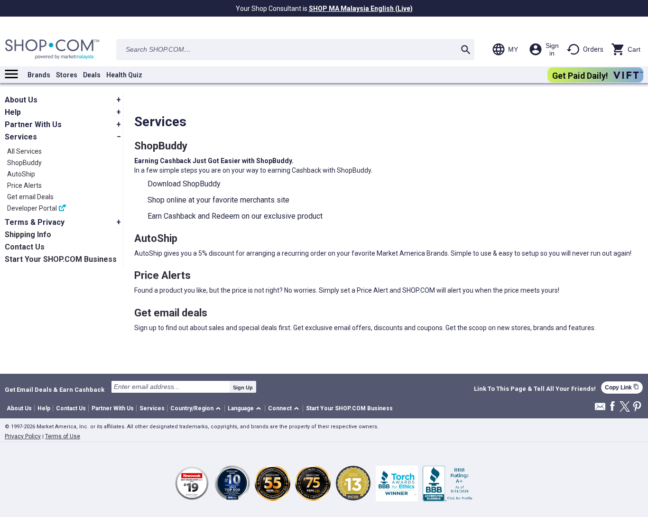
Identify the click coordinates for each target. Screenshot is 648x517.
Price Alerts (24, 185)
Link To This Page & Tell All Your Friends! (535, 389)
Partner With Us (113, 408)
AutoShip (21, 174)
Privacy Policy (23, 436)
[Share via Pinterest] (637, 407)
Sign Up (243, 387)
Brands (39, 75)
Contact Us (71, 408)
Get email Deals (30, 197)
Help (43, 408)
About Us (19, 408)
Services (152, 408)
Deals (92, 75)
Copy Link (622, 387)
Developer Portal (32, 208)
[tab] (64, 100)
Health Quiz (124, 75)
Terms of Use (62, 436)
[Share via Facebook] (612, 406)
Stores (66, 75)
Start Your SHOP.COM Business (349, 408)
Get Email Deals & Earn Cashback (54, 389)
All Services (24, 151)
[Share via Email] (600, 409)
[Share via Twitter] (625, 407)
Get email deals (170, 313)
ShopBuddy (24, 162)
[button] (197, 408)
